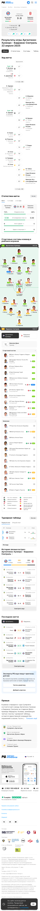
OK (33, 904)
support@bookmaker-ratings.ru (14, 873)
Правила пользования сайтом (10, 805)
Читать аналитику (19, 685)
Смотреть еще (19, 608)
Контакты (4, 813)
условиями (24, 908)
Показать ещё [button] (31, 718)
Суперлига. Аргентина (14, 728)
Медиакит (4, 817)
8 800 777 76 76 (12, 871)
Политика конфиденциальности (10, 809)
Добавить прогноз (19, 690)
